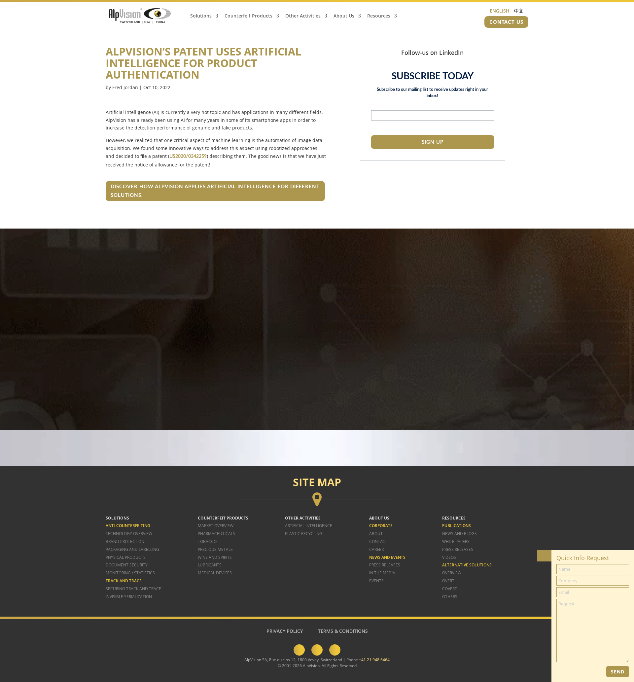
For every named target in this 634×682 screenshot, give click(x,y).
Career (376, 549)
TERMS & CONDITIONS (343, 631)
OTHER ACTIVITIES (303, 518)
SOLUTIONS (117, 518)
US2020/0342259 (188, 156)
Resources (378, 16)
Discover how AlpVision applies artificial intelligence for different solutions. (215, 191)
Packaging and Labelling (132, 549)
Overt (448, 581)
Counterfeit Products (248, 16)
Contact (378, 541)
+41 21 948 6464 (374, 660)
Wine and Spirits (215, 557)
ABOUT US (379, 518)
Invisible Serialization (129, 596)
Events (376, 581)
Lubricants (210, 565)
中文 (518, 11)
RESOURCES (454, 518)
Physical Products (126, 557)
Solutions (201, 16)
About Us (344, 16)
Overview (451, 573)
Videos (449, 557)
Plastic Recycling (303, 533)
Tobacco (207, 541)
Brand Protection (125, 541)
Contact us (506, 21)
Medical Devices (215, 573)
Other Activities (303, 16)
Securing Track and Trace (133, 589)
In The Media (382, 573)
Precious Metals (215, 549)
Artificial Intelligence (308, 525)
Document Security (127, 565)
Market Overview (215, 525)
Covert (449, 589)
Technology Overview (129, 533)
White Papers (456, 541)
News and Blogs (459, 533)
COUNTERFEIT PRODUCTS (223, 518)
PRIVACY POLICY (284, 631)
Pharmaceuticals (216, 533)
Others (449, 596)
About (376, 533)
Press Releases (384, 565)
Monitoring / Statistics (130, 573)
